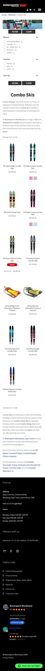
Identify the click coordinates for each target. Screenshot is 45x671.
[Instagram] (17, 551)
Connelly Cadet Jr (16, 468)
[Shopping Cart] (30, 10)
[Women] (5, 63)
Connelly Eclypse (15, 453)
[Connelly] (5, 44)
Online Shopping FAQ (14, 571)
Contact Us (10, 589)
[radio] (31, 178)
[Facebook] (11, 551)
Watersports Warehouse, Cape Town (19, 438)
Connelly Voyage (29, 453)
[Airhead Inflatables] (5, 41)
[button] (29, 666)
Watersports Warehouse (21, 605)
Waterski (11, 15)
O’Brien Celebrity (9, 456)
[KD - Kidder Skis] (5, 47)
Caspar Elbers (15, 628)
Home (4, 15)
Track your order (12, 593)
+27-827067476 (32, 540)
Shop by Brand (11, 575)
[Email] (5, 551)
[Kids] (5, 66)
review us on (16, 622)
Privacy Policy (8, 657)
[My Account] (27, 10)
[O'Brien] (5, 52)
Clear (29, 31)
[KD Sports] (5, 50)
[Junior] (5, 69)
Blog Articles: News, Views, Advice (19, 580)
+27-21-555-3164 (17, 540)
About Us (9, 584)
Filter (15, 31)
